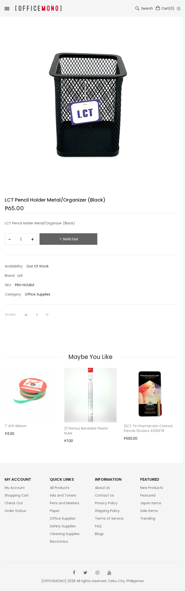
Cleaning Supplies (64, 533)
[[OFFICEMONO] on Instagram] (97, 573)
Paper (54, 510)
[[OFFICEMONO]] (38, 8)
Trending (147, 518)
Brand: (10, 275)
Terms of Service (109, 518)
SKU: (8, 285)
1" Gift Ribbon (16, 426)
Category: (13, 294)
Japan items (150, 503)
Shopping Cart (17, 495)
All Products (59, 487)
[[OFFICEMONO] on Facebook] (74, 573)
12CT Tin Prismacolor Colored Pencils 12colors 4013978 (148, 428)
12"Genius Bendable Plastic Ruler (86, 431)
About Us (102, 487)
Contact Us (104, 495)
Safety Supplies (63, 526)
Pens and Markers (64, 503)
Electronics (59, 541)
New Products (151, 487)
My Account (15, 487)
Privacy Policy (106, 503)
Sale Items (149, 510)
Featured (147, 495)
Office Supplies (37, 294)
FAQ (98, 526)
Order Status (15, 510)
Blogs (99, 533)
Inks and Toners (63, 495)
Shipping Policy (107, 510)
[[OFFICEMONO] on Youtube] (109, 573)
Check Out (14, 503)
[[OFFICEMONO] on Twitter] (85, 573)
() (167, 8)
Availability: (14, 266)
